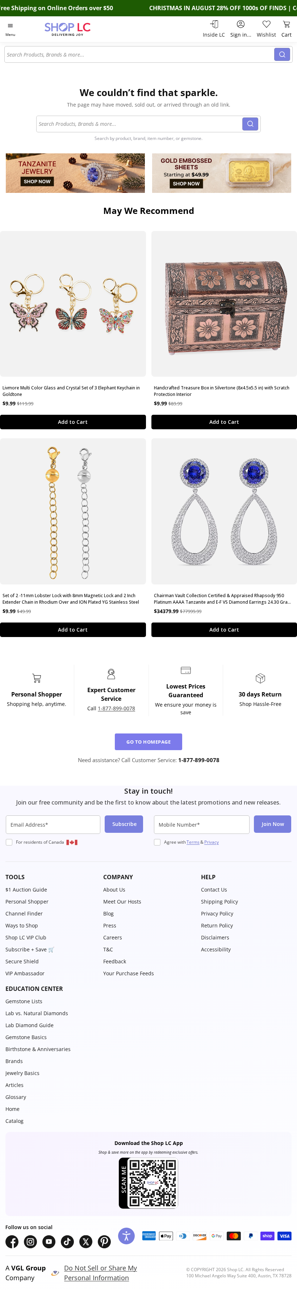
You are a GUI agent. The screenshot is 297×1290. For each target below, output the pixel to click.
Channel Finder (24, 913)
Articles (14, 1085)
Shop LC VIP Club (25, 937)
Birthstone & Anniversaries (38, 1049)
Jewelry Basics (22, 1073)
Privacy (211, 842)
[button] (50, 877)
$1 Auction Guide (26, 889)
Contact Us (214, 889)
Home (12, 1108)
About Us (114, 889)
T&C (108, 949)
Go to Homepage (148, 742)
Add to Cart (73, 421)
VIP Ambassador (25, 973)
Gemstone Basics (26, 1037)
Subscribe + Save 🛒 (29, 949)
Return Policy (217, 925)
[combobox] (140, 54)
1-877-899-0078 (116, 708)
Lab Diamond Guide (29, 1025)
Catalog (14, 1120)
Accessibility (216, 949)
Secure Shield (22, 961)
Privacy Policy (217, 913)
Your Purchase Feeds (128, 973)
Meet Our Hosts (122, 901)
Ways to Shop (21, 925)
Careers (112, 937)
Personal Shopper (27, 901)
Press (109, 925)
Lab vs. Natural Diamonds (36, 1013)
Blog (108, 913)
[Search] (282, 54)
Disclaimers (215, 937)
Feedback (114, 961)
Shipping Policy (219, 901)
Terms (193, 842)
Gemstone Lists (23, 1001)
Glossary (15, 1096)
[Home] (75, 29)
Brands (14, 1061)
